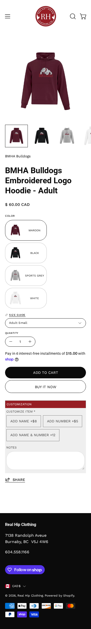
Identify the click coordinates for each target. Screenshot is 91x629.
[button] (72, 16)
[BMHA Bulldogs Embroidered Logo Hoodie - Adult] (16, 136)
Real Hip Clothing (30, 595)
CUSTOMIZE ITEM (20, 411)
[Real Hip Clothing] (45, 16)
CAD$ (16, 586)
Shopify (68, 595)
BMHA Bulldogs (18, 156)
